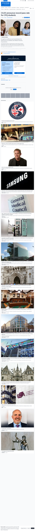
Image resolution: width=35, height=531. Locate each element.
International (22, 7)
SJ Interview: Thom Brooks (6, 428)
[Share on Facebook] (27, 17)
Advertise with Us (18, 9)
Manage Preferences (24, 528)
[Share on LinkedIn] (24, 17)
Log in (11, 89)
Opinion (6, 7)
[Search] (33, 8)
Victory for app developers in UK (7, 167)
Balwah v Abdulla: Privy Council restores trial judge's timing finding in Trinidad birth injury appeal (16, 310)
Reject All (29, 528)
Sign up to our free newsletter (31, 0)
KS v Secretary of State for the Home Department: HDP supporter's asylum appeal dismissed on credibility (16, 359)
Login (2, 0)
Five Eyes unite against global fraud (8, 120)
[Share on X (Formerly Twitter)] (26, 17)
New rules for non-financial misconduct (9, 404)
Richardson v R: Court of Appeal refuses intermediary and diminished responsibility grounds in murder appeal (16, 286)
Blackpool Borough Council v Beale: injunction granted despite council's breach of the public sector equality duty (17, 262)
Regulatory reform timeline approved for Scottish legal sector (13, 143)
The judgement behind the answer (8, 451)
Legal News (2, 7)
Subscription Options (12, 9)
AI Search (2, 9)
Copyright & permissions (7, 53)
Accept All (32, 528)
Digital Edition (6, 9)
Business (18, 7)
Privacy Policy (6, 529)
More (23, 9)
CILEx (9, 80)
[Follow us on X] (24, 0)
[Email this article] (29, 17)
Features (9, 7)
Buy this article (19, 73)
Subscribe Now (5, 0)
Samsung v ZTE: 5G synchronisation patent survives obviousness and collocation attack (17, 190)
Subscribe (14, 89)
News (5, 17)
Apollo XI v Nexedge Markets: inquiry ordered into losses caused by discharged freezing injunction (17, 334)
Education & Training (4, 80)
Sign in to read (16, 75)
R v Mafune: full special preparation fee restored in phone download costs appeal (16, 381)
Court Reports (27, 7)
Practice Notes (13, 7)
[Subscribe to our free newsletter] (25, 0)
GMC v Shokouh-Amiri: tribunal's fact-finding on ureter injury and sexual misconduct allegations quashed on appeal (17, 214)
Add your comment (9, 17)
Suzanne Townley (5, 37)
